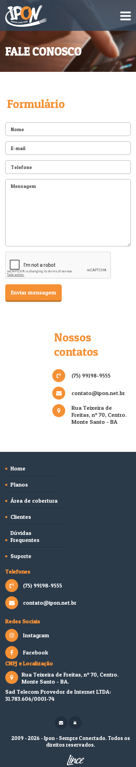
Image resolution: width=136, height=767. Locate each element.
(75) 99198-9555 (91, 375)
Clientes (20, 516)
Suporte (20, 555)
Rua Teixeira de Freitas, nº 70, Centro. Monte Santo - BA (99, 414)
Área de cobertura (34, 500)
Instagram (36, 635)
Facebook (35, 652)
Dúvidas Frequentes (24, 536)
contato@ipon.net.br (98, 392)
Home (17, 468)
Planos (19, 484)
